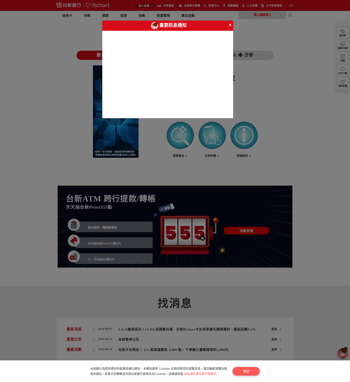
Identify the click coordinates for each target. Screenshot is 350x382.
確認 (246, 371)
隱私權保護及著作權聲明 (200, 374)
